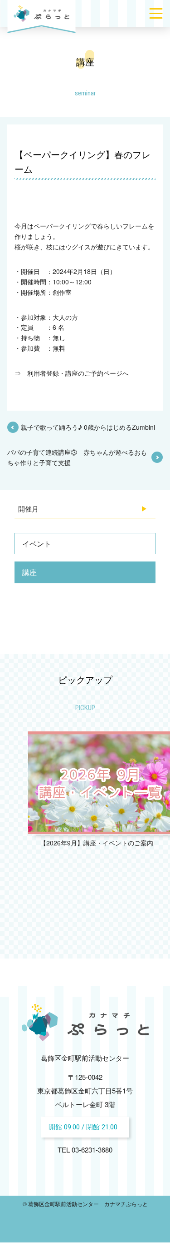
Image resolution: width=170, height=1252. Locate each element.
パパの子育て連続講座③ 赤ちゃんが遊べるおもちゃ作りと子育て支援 (77, 457)
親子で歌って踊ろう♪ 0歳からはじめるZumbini (88, 427)
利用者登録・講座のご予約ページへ (78, 373)
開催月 (28, 508)
